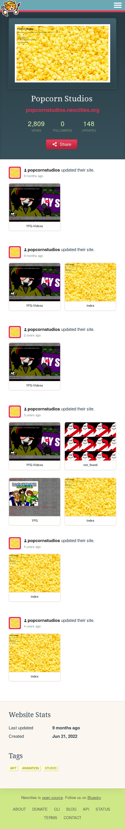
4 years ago (32, 546)
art (13, 768)
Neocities (29, 797)
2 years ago (32, 335)
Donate (40, 809)
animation (30, 768)
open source (52, 797)
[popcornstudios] (15, 173)
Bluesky (94, 797)
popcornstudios (44, 170)
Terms (50, 817)
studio (50, 768)
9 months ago (33, 175)
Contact (72, 817)
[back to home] (10, 8)
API (86, 809)
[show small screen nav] (117, 5)
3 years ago (32, 414)
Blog (71, 809)
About (19, 809)
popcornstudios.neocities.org (62, 110)
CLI (57, 809)
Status (103, 809)
